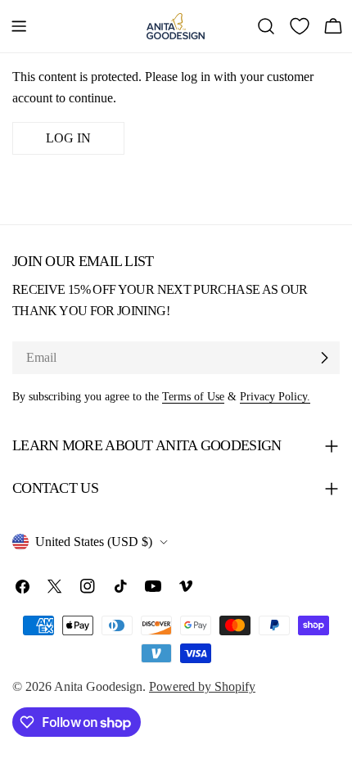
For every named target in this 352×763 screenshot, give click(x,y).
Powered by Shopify (202, 686)
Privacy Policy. (275, 396)
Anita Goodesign (98, 686)
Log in (68, 138)
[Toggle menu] (18, 26)
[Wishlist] (299, 26)
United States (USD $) (93, 542)
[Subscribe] (324, 358)
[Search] (266, 26)
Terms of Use (193, 396)
